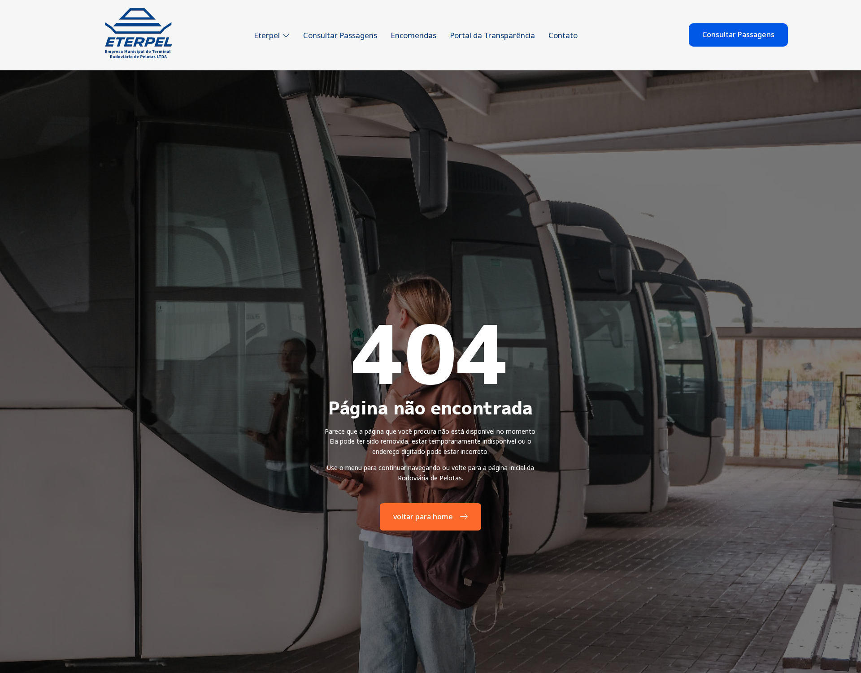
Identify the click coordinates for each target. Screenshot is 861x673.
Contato (563, 35)
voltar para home (423, 517)
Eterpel (267, 35)
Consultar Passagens (340, 35)
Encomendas (413, 35)
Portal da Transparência (492, 35)
